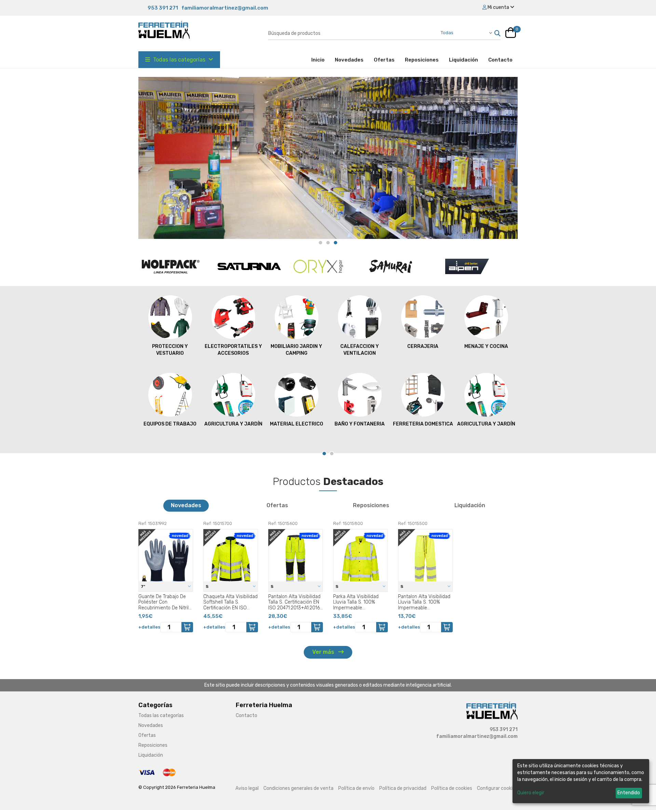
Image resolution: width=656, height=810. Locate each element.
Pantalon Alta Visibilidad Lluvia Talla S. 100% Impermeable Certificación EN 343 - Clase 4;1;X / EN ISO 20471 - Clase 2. (424, 602)
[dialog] (580, 781)
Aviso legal (247, 788)
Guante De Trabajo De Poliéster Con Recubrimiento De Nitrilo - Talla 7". (164, 602)
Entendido (628, 793)
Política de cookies (451, 788)
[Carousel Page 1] (320, 242)
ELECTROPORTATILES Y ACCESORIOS (233, 349)
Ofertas (384, 60)
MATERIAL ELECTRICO (296, 424)
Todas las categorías (179, 59)
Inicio (320, 59)
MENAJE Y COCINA (486, 346)
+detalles (149, 627)
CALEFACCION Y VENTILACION (359, 349)
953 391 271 (163, 8)
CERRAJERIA (422, 346)
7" (143, 586)
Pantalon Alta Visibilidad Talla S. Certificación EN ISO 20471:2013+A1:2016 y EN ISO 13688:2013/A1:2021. (294, 602)
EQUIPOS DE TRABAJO (170, 424)
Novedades (349, 60)
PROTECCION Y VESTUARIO (170, 349)
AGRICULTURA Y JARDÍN (233, 424)
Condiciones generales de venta (298, 788)
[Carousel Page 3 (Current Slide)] (335, 242)
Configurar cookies (497, 788)
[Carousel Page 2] (328, 242)
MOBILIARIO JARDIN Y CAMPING (296, 349)
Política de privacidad (402, 788)
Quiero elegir (530, 793)
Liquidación (463, 60)
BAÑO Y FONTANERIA (359, 424)
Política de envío (356, 788)
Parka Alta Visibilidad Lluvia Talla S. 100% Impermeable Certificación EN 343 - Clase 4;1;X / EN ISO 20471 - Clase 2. (357, 602)
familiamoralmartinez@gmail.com (224, 8)
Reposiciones (422, 60)
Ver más (324, 652)
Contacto (500, 60)
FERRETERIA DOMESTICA (423, 424)
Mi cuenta (498, 7)
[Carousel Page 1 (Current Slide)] (324, 453)
